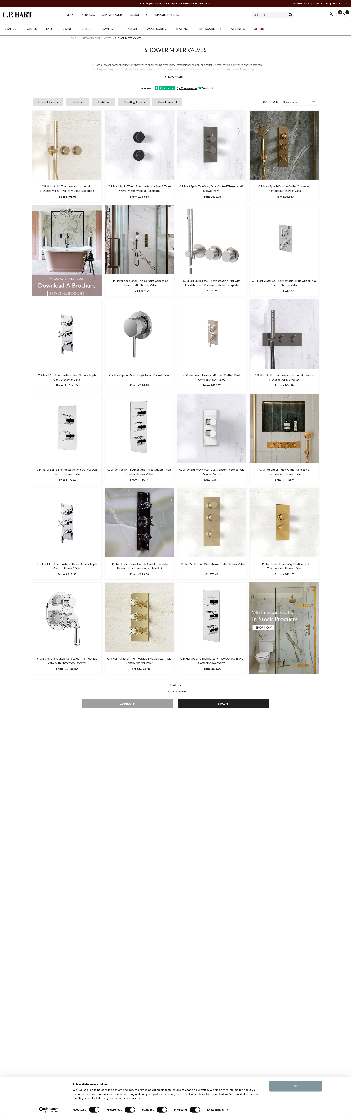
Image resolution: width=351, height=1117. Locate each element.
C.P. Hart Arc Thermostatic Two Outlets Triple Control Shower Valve (67, 377)
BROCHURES (139, 14)
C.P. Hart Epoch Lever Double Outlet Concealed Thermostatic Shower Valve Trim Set (139, 566)
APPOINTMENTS (167, 14)
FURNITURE (130, 28)
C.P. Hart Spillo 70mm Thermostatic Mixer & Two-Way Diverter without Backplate (139, 188)
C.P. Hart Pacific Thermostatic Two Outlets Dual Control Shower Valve (67, 472)
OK (296, 1086)
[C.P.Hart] (17, 15)
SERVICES (88, 14)
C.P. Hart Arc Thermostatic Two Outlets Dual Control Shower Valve (211, 377)
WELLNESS (237, 28)
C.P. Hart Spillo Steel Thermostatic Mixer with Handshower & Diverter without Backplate (211, 283)
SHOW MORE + (175, 76)
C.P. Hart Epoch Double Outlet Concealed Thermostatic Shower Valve (284, 188)
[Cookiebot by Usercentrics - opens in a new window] (49, 1110)
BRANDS (10, 28)
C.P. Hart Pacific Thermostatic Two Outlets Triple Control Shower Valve (211, 660)
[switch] (130, 1110)
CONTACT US (321, 3)
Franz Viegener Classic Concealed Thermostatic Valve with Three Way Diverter (67, 660)
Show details (215, 1109)
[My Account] (331, 14)
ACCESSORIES (156, 28)
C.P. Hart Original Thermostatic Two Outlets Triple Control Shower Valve (139, 660)
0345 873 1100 (340, 3)
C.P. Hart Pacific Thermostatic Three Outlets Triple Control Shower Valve (139, 472)
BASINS (66, 28)
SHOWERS (106, 28)
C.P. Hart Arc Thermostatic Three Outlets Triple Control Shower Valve (67, 566)
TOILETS (31, 28)
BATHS (85, 28)
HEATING (181, 28)
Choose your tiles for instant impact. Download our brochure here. (175, 3)
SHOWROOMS (112, 14)
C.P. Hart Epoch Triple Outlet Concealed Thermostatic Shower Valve (284, 472)
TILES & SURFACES (209, 28)
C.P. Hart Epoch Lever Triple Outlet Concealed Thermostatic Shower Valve (139, 283)
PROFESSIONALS (300, 3)
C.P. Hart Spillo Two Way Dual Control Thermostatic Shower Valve (211, 188)
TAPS (49, 28)
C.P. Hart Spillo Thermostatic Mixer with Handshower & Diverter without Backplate (67, 188)
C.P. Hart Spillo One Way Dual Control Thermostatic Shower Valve (211, 472)
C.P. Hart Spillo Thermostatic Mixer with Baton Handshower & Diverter (284, 377)
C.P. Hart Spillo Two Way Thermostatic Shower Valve (212, 564)
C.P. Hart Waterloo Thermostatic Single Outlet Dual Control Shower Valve (284, 283)
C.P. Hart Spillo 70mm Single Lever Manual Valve (139, 375)
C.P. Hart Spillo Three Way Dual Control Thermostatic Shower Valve (284, 566)
